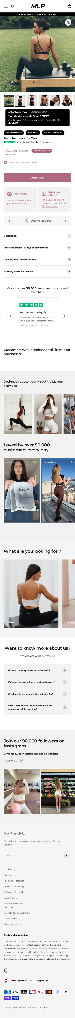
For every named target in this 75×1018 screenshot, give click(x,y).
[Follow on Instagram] (6, 970)
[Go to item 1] (9, 101)
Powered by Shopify (37, 1007)
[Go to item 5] (67, 101)
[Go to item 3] (44, 101)
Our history (9, 869)
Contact (8, 875)
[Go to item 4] (55, 101)
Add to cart (37, 177)
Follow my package (14, 880)
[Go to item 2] (32, 101)
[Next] (70, 14)
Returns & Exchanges (15, 886)
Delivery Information (14, 892)
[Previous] (4, 14)
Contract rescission (14, 924)
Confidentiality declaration (17, 913)
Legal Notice (10, 898)
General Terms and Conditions (13, 905)
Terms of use (10, 918)
